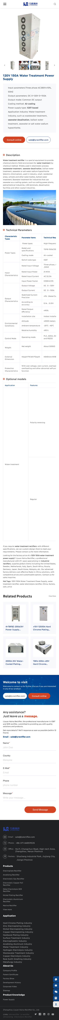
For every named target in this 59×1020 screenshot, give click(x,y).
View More (52, 596)
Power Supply (8, 999)
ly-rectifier (24, 1014)
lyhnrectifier (14, 1014)
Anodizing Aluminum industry (17, 944)
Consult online (14, 139)
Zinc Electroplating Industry (16, 926)
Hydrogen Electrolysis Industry (18, 950)
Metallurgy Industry (12, 962)
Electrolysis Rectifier (23, 1017)
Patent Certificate (10, 974)
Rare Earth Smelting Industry (17, 959)
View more (7, 909)
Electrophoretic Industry (15, 941)
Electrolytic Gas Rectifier (13, 879)
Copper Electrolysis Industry (16, 956)
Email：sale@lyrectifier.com (16, 736)
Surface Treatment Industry (16, 938)
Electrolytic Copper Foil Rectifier (13, 884)
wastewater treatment (36, 115)
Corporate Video (10, 986)
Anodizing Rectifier (11, 875)
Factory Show (8, 978)
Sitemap (6, 990)
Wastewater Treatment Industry (18, 953)
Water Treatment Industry (15, 947)
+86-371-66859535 (25, 843)
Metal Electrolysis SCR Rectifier (12, 890)
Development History (12, 982)
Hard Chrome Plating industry (17, 923)
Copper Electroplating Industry (18, 932)
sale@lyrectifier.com (38, 139)
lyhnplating (8, 1017)
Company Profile (10, 970)
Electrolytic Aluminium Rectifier (13, 900)
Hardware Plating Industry (15, 935)
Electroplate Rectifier (12, 871)
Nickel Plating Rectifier (13, 895)
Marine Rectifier (10, 905)
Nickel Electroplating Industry (17, 929)
